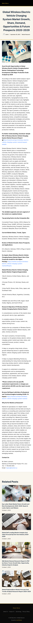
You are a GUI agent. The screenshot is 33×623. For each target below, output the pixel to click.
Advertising (18, 611)
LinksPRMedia (19, 620)
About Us (5, 611)
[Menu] (30, 3)
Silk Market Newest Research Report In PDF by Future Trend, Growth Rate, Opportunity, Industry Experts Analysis (15, 563)
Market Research (26, 34)
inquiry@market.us (11, 468)
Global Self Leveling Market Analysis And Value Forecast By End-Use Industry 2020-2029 (15, 534)
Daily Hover (5, 3)
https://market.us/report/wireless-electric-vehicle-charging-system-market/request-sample (15, 142)
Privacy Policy (26, 611)
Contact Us (11, 611)
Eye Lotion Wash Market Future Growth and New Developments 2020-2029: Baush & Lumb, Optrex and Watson (15, 506)
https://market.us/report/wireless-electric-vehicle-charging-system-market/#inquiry (15, 264)
